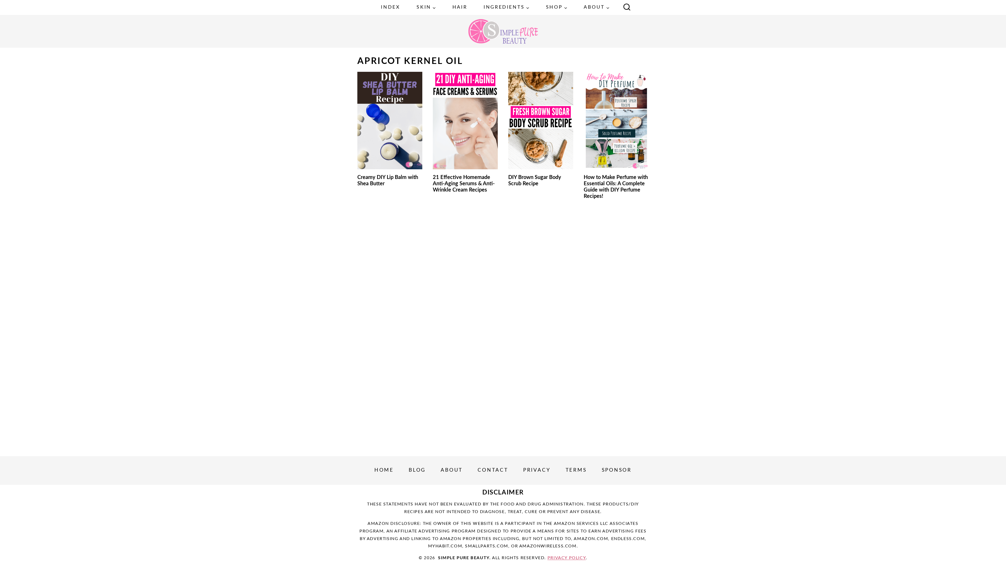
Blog (417, 470)
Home (384, 470)
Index (390, 7)
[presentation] (389, 120)
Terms (576, 470)
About (452, 470)
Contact (493, 470)
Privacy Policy (567, 558)
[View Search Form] (626, 7)
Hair (459, 7)
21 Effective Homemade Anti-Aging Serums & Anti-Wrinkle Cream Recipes (464, 184)
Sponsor (617, 470)
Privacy (537, 470)
